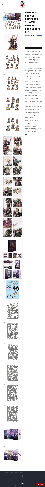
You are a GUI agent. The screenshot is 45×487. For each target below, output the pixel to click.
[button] (2, 4)
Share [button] (27, 134)
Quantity (26, 38)
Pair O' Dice (8, 485)
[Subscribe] (21, 476)
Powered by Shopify (13, 485)
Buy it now (33, 48)
